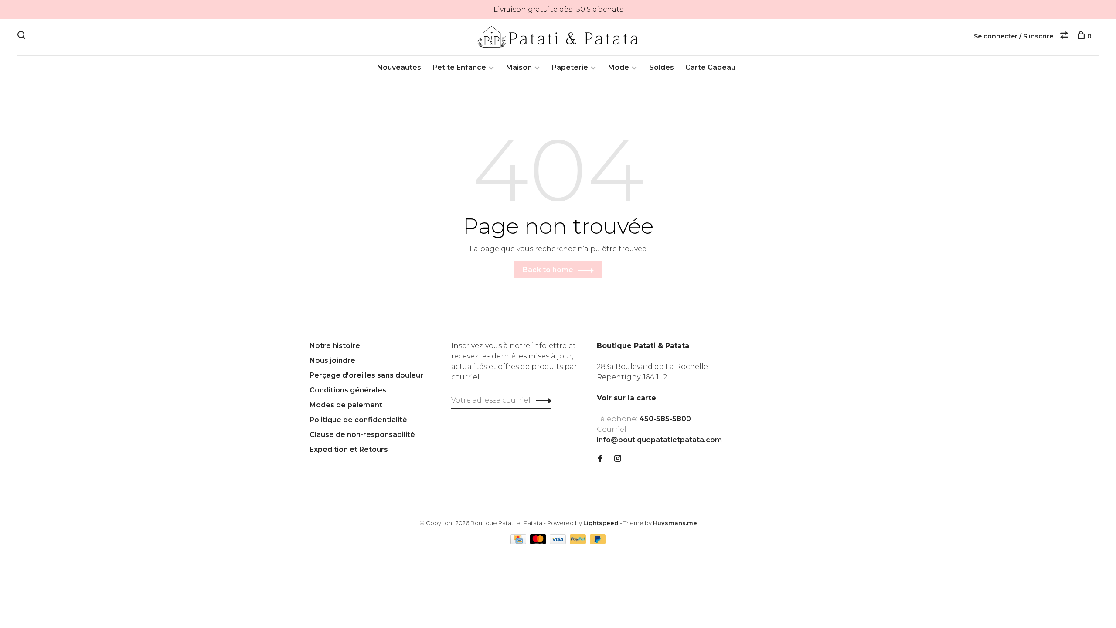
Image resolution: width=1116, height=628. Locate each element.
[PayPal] (579, 542)
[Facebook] (600, 459)
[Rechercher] (22, 36)
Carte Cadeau (710, 67)
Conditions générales (348, 390)
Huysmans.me (675, 522)
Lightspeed (601, 522)
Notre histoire (335, 345)
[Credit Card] (519, 542)
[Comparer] (1065, 36)
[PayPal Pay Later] (598, 542)
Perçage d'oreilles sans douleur (366, 375)
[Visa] (559, 542)
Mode (618, 67)
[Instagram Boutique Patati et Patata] (617, 459)
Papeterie (570, 67)
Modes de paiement (346, 405)
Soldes (661, 67)
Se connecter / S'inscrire (1013, 36)
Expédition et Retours (349, 449)
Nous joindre (332, 360)
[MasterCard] (539, 542)
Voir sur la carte (626, 398)
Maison (519, 67)
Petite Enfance (459, 67)
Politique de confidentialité (358, 420)
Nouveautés (399, 67)
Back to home (548, 270)
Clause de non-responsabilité (362, 434)
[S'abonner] (541, 400)
